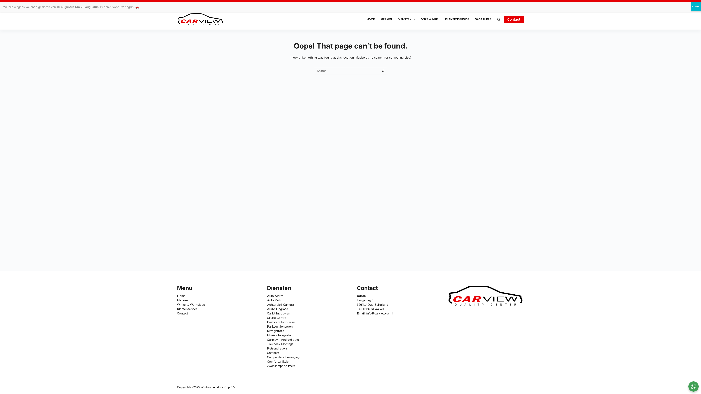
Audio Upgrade (277, 309)
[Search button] (383, 70)
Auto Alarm (275, 296)
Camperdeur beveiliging (283, 357)
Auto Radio (274, 300)
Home (371, 19)
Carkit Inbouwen (278, 313)
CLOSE (696, 6)
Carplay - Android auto (283, 339)
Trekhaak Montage (280, 344)
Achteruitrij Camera (280, 304)
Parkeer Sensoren (280, 326)
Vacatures (483, 19)
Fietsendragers (277, 348)
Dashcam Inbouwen (281, 322)
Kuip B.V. (230, 387)
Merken (386, 19)
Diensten (404, 19)
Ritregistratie (275, 331)
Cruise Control (277, 318)
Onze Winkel (430, 19)
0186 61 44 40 (373, 309)
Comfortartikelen (278, 361)
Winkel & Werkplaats (191, 304)
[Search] (498, 19)
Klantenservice (457, 19)
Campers (273, 353)
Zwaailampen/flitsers (281, 366)
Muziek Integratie (279, 335)
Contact (513, 19)
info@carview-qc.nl (379, 313)
